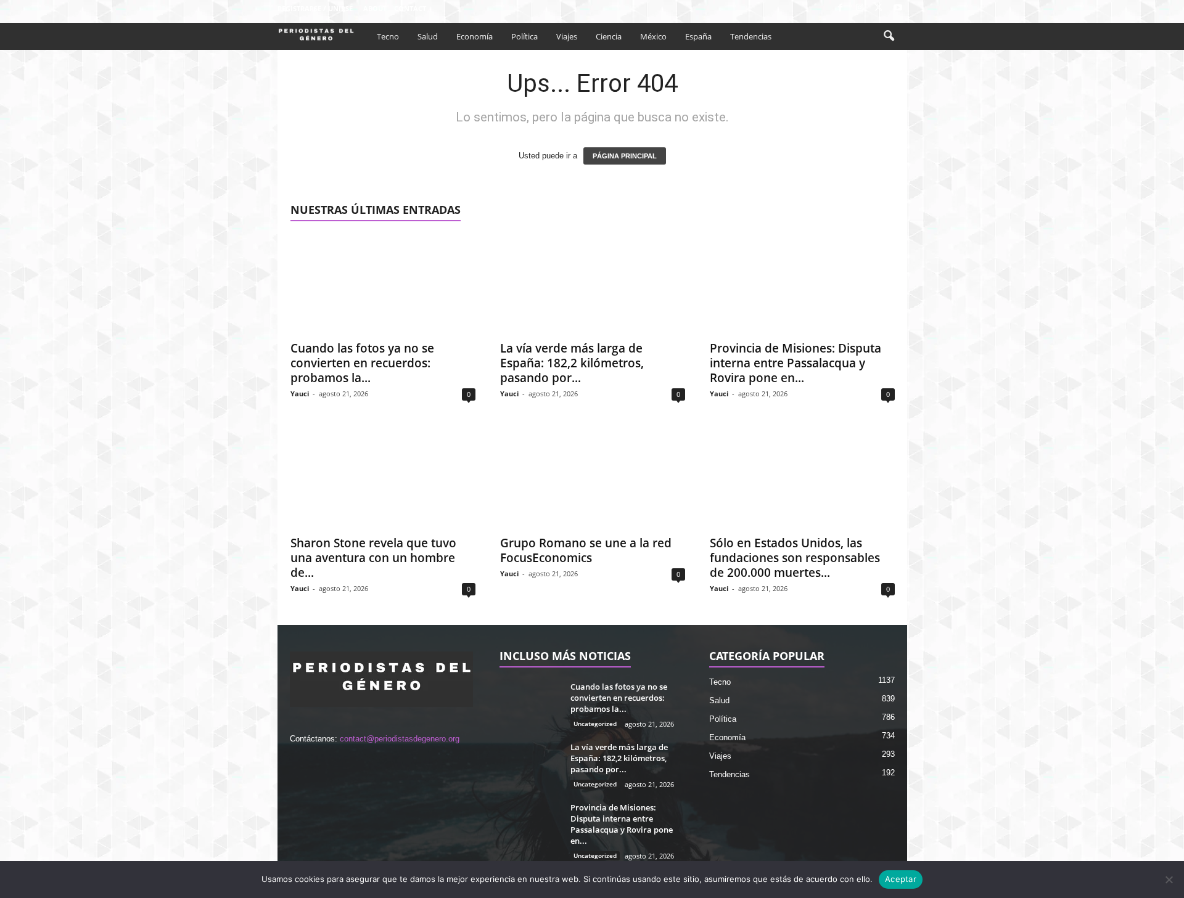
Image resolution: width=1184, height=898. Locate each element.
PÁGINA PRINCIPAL (625, 156)
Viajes (566, 36)
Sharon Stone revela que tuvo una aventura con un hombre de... (373, 558)
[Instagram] (859, 8)
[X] (878, 8)
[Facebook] (840, 8)
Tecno (388, 36)
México (653, 36)
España (698, 36)
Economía (474, 36)
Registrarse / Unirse (315, 8)
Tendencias (750, 36)
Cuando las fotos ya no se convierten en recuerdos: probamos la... (362, 363)
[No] (1168, 879)
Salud (427, 36)
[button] (888, 36)
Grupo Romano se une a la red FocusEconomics (586, 550)
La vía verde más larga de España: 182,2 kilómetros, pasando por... (572, 363)
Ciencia (609, 36)
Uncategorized (595, 723)
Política (524, 36)
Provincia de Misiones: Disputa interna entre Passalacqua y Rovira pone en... (795, 363)
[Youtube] (897, 8)
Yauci (299, 393)
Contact (410, 8)
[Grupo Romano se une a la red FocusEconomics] (592, 479)
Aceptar (900, 879)
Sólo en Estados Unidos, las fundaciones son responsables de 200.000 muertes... (795, 558)
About (375, 8)
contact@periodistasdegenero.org (399, 738)
